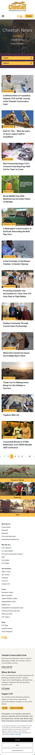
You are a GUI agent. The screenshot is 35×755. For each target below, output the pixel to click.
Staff (3, 557)
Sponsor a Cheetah (16, 708)
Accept (17, 740)
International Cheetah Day (10, 539)
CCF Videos (6, 617)
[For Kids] (20, 16)
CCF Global (5, 563)
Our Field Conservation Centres (12, 554)
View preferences (17, 750)
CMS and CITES (7, 614)
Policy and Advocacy (9, 536)
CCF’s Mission (6, 548)
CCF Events (5, 575)
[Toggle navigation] (3, 16)
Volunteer (17, 497)
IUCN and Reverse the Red (11, 611)
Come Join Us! (7, 667)
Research (5, 530)
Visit (17, 515)
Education (5, 533)
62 (30, 456)
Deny (17, 745)
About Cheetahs (7, 595)
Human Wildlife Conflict (9, 598)
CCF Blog (17, 36)
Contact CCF (6, 584)
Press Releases (17, 44)
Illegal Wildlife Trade (9, 602)
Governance (6, 560)
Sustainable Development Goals (12, 608)
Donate (29, 16)
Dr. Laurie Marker (7, 551)
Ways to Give (6, 572)
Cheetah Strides (17, 40)
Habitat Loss (6, 605)
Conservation (6, 527)
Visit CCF (5, 581)
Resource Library (17, 480)
